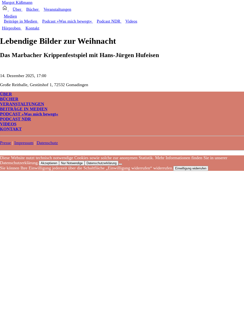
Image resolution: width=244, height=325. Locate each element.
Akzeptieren (49, 163)
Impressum (23, 142)
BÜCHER (9, 99)
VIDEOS (8, 124)
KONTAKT (11, 129)
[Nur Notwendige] (120, 164)
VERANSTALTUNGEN (22, 104)
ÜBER (6, 94)
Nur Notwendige (72, 163)
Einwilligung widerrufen (190, 168)
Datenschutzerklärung (101, 163)
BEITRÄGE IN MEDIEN (23, 109)
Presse (5, 142)
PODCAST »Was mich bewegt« (29, 114)
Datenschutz (47, 142)
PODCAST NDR (15, 119)
